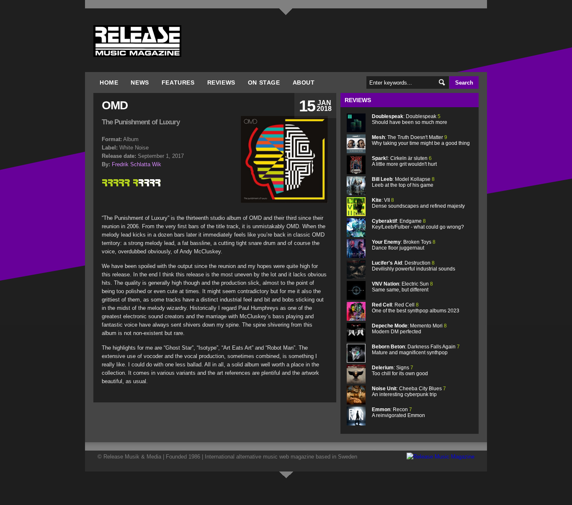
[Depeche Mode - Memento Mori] (356, 340)
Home (109, 82)
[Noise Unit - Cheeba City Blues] (356, 402)
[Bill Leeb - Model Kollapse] (356, 193)
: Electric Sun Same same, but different (402, 287)
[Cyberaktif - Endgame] (356, 235)
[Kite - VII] (356, 214)
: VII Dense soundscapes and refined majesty (418, 203)
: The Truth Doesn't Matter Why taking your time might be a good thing (421, 140)
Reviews (221, 82)
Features (178, 82)
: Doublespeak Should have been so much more (409, 119)
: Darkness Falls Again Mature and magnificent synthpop (416, 350)
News (140, 82)
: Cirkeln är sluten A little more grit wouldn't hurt (404, 161)
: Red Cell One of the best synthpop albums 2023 (415, 308)
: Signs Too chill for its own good (400, 370)
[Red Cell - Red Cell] (356, 319)
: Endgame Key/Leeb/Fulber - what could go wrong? (418, 224)
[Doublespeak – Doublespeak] (356, 130)
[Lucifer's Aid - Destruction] (356, 277)
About (304, 82)
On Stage (264, 82)
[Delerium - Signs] (356, 382)
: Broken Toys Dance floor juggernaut (403, 245)
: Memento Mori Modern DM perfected (409, 329)
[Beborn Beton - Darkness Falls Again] (356, 361)
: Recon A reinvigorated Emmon (398, 412)
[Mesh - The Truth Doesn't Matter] (356, 151)
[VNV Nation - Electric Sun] (356, 298)
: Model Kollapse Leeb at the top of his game (403, 182)
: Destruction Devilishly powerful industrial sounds (413, 266)
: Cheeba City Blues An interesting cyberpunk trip (409, 391)
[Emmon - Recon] (356, 423)
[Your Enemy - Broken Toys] (356, 256)
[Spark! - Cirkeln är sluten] (356, 172)
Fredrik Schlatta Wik (136, 164)
